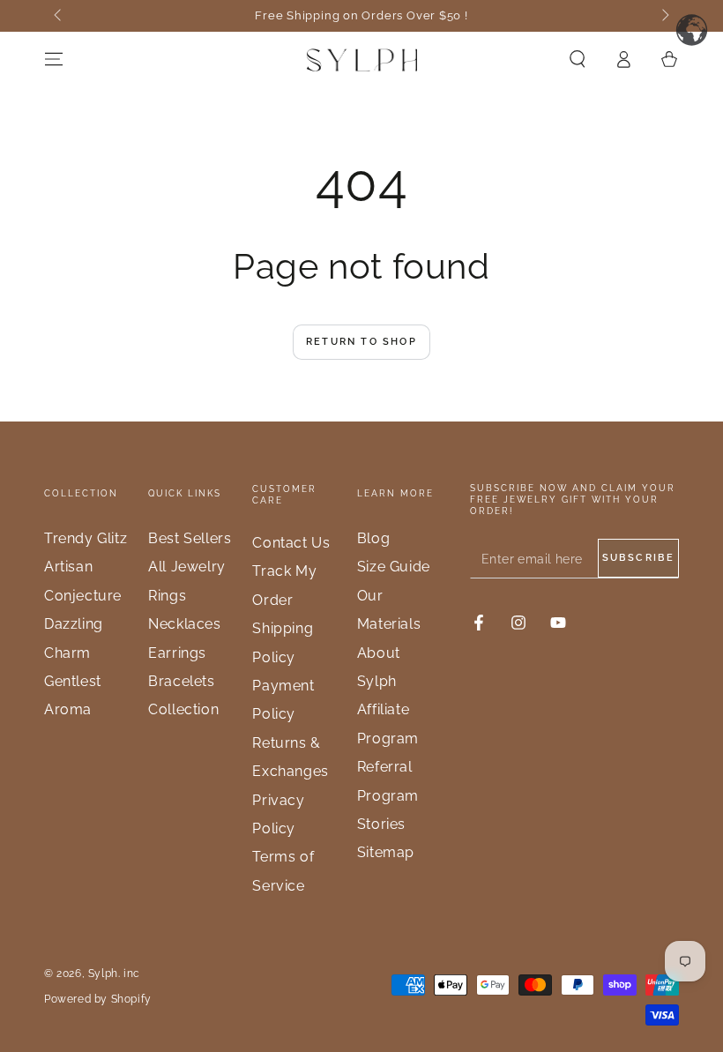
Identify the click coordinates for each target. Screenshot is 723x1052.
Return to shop (361, 341)
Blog (373, 538)
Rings (167, 595)
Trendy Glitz (85, 538)
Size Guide (393, 566)
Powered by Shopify (98, 999)
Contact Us (291, 542)
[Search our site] (577, 59)
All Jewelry (187, 566)
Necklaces (184, 624)
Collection (183, 709)
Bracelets (181, 681)
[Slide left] (59, 16)
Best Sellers (189, 538)
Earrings (177, 653)
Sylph (103, 973)
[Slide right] (664, 16)
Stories (381, 824)
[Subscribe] (638, 558)
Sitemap (385, 852)
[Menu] (54, 59)
